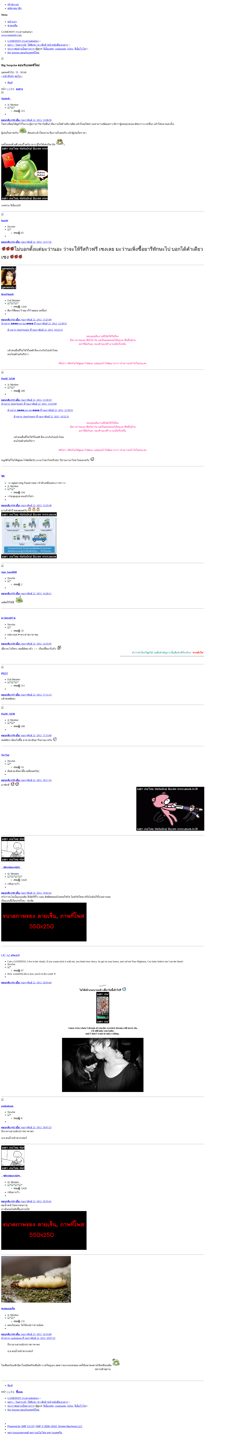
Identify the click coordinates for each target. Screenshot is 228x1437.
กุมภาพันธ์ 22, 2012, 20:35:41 (26, 1201)
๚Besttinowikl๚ (11, 867)
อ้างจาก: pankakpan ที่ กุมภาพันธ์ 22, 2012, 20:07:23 (28, 1338)
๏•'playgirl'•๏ (8, 618)
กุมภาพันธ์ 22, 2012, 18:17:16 (26, 780)
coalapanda (60, 48)
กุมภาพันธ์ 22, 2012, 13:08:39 (26, 120)
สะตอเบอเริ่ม (8, 1308)
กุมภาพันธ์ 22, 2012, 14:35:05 (26, 643)
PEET (4, 673)
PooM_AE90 (8, 378)
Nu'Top (5, 755)
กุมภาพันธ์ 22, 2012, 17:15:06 (26, 735)
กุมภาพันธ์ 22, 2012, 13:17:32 (26, 242)
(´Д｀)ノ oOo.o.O (10, 955)
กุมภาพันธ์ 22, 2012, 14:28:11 (26, 593)
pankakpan (7, 1106)
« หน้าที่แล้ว (7, 76)
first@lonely (7, 294)
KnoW (4, 220)
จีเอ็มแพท (48, 48)
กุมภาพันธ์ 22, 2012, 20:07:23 (26, 1127)
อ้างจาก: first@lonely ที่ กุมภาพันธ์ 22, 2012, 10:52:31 (35, 330)
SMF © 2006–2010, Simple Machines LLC (59, 1426)
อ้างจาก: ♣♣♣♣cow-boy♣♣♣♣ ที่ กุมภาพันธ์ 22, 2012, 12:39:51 (34, 323)
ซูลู (2, 475)
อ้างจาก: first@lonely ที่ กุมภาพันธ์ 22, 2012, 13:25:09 (29, 404)
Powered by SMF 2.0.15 (20, 1426)
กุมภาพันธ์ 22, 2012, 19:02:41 (26, 893)
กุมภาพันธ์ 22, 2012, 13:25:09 (26, 319)
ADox (70, 48)
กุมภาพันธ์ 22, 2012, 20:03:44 (26, 982)
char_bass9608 (9, 572)
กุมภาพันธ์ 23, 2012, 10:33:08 (26, 1334)
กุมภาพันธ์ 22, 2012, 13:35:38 (26, 505)
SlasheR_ (6, 98)
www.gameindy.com (11, 35)
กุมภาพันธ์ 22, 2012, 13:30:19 (26, 400)
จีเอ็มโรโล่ (80, 48)
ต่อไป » (18, 76)
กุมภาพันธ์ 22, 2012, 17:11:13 (26, 694)
